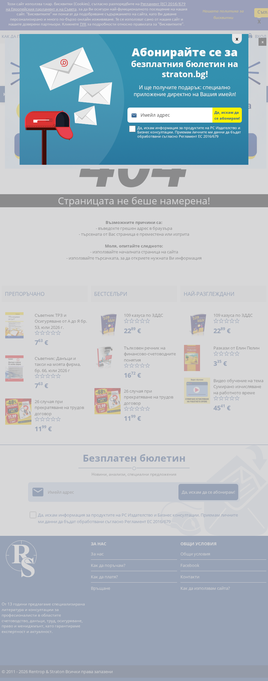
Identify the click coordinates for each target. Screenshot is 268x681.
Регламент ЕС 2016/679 (198, 136)
